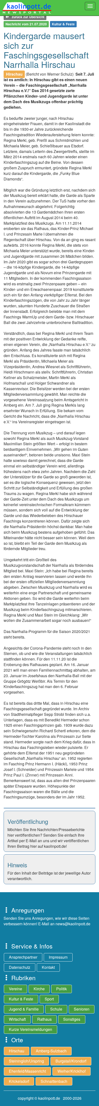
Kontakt (48, 967)
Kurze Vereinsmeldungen (30, 1029)
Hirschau (16, 1051)
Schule (56, 1009)
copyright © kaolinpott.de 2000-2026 (49, 1098)
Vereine (15, 988)
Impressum (58, 957)
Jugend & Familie (24, 1009)
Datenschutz (19, 967)
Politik (61, 988)
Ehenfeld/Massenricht (27, 1071)
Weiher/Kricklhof (71, 1071)
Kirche (39, 988)
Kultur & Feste (21, 999)
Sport (49, 999)
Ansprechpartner (23, 957)
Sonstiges (71, 1019)
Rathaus (44, 1019)
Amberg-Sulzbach (51, 1051)
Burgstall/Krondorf (71, 1061)
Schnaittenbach (54, 1081)
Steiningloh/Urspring (26, 1061)
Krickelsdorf (19, 1081)
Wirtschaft (17, 1019)
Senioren (81, 1009)
